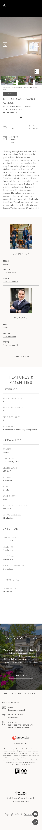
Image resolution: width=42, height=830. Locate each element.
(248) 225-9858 (9, 272)
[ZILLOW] (30, 785)
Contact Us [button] (21, 675)
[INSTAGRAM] (18, 785)
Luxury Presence (21, 801)
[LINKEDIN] (24, 785)
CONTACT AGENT (21, 356)
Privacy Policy (30, 814)
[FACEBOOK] (11, 785)
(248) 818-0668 (9, 336)
